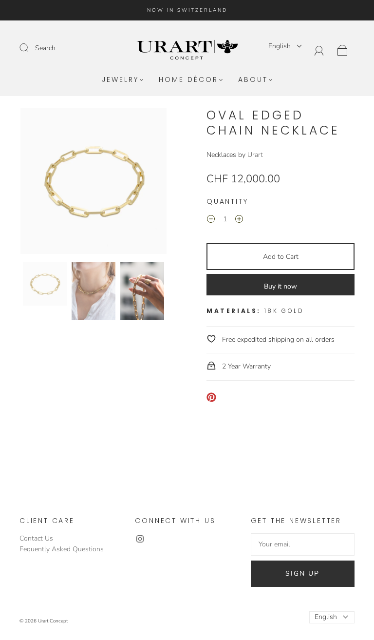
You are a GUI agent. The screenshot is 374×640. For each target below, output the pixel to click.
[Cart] (343, 49)
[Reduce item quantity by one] (211, 221)
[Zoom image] (93, 183)
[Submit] (30, 47)
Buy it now (280, 286)
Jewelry (120, 80)
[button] (35, 183)
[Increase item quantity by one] (239, 221)
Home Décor (188, 80)
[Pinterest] (211, 397)
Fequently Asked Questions (61, 549)
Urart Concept (53, 621)
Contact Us (36, 538)
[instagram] (139, 539)
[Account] (319, 49)
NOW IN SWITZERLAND (187, 10)
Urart (255, 154)
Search (45, 48)
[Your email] (303, 544)
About (253, 80)
